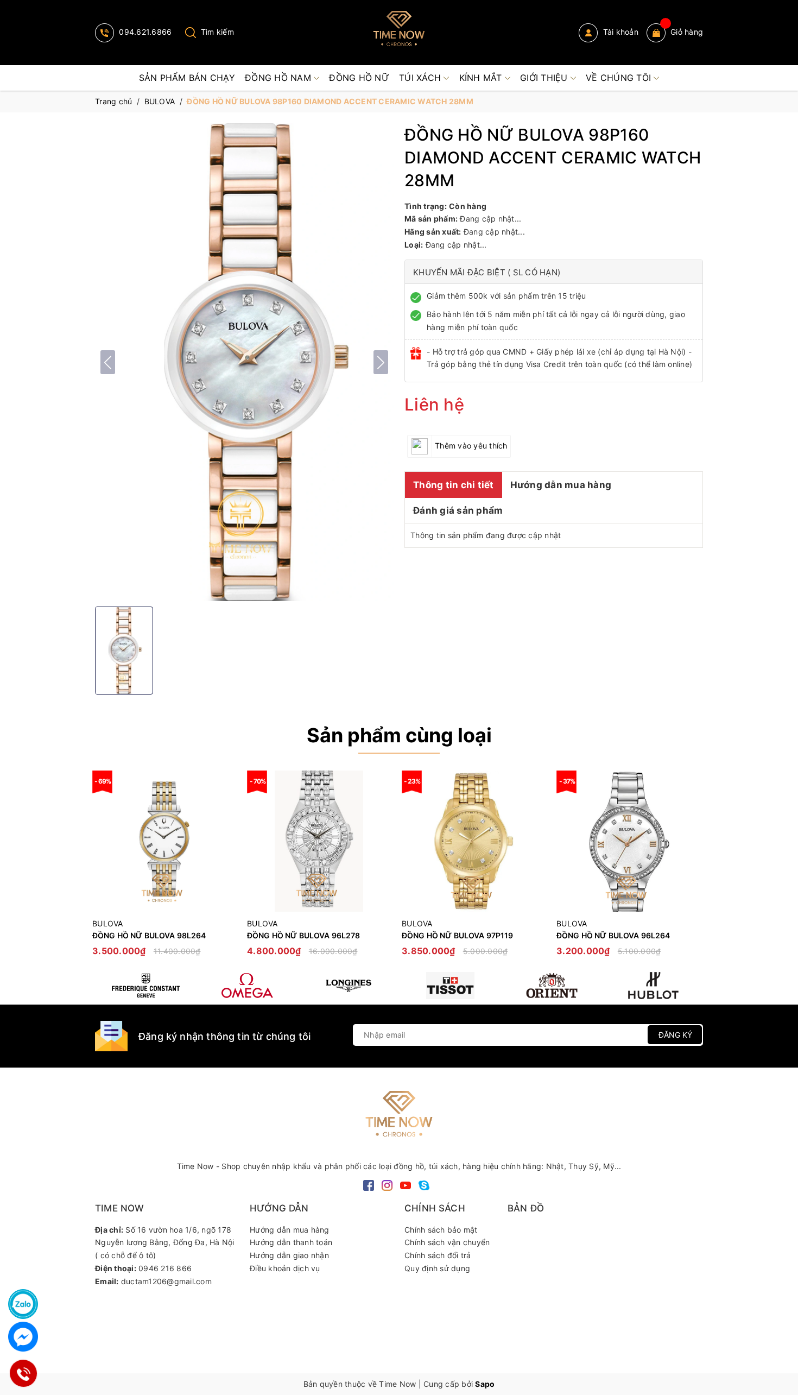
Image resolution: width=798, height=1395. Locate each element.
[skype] (424, 1184)
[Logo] (399, 32)
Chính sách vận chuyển (447, 1242)
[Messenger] (23, 1337)
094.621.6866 (144, 31)
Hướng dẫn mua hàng (561, 484)
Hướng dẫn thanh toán (291, 1242)
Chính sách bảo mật (441, 1229)
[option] (164, 869)
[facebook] (368, 1184)
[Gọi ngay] (23, 1373)
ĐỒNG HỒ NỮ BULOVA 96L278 (303, 935)
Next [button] (695, 869)
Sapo (485, 1383)
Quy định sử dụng (437, 1268)
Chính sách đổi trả (437, 1255)
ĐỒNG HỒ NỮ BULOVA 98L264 (149, 935)
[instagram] (387, 1184)
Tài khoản (619, 31)
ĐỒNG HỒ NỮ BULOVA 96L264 (613, 935)
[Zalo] (23, 1304)
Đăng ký (675, 1034)
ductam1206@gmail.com (166, 1281)
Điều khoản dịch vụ (285, 1268)
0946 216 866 (165, 1268)
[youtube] (405, 1184)
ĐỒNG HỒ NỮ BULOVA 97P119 (457, 935)
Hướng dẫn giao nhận (289, 1255)
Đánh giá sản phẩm (458, 510)
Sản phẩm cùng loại (399, 735)
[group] (244, 362)
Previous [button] (103, 869)
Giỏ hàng (686, 31)
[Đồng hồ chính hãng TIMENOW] (146, 985)
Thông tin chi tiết (453, 484)
